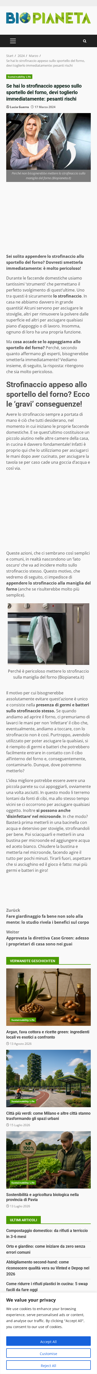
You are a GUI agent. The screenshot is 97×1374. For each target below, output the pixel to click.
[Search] (84, 41)
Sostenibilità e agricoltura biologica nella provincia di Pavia (48, 1160)
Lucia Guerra (19, 107)
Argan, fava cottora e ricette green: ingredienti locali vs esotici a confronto (48, 997)
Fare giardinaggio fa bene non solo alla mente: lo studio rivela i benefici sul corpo (47, 916)
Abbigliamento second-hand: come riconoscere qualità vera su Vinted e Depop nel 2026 (47, 1268)
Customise (48, 1353)
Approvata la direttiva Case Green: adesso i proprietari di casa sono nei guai (47, 938)
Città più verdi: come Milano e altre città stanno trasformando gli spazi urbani (48, 1078)
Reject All (48, 1365)
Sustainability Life (19, 76)
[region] (48, 1333)
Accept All (48, 1341)
